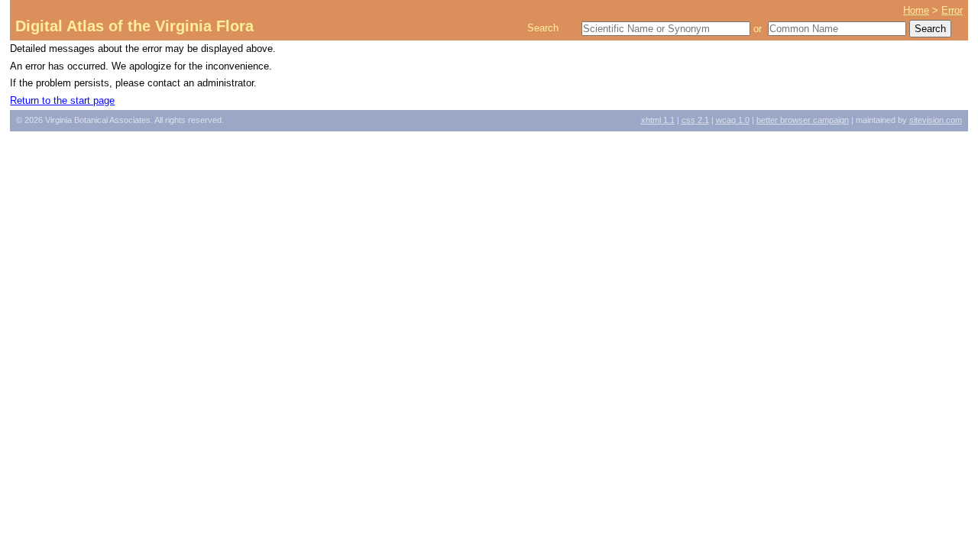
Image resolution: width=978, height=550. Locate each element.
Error (952, 10)
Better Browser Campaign (802, 120)
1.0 (733, 120)
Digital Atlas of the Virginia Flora (134, 26)
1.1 (658, 120)
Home (916, 10)
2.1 (695, 120)
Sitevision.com (935, 120)
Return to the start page (62, 100)
